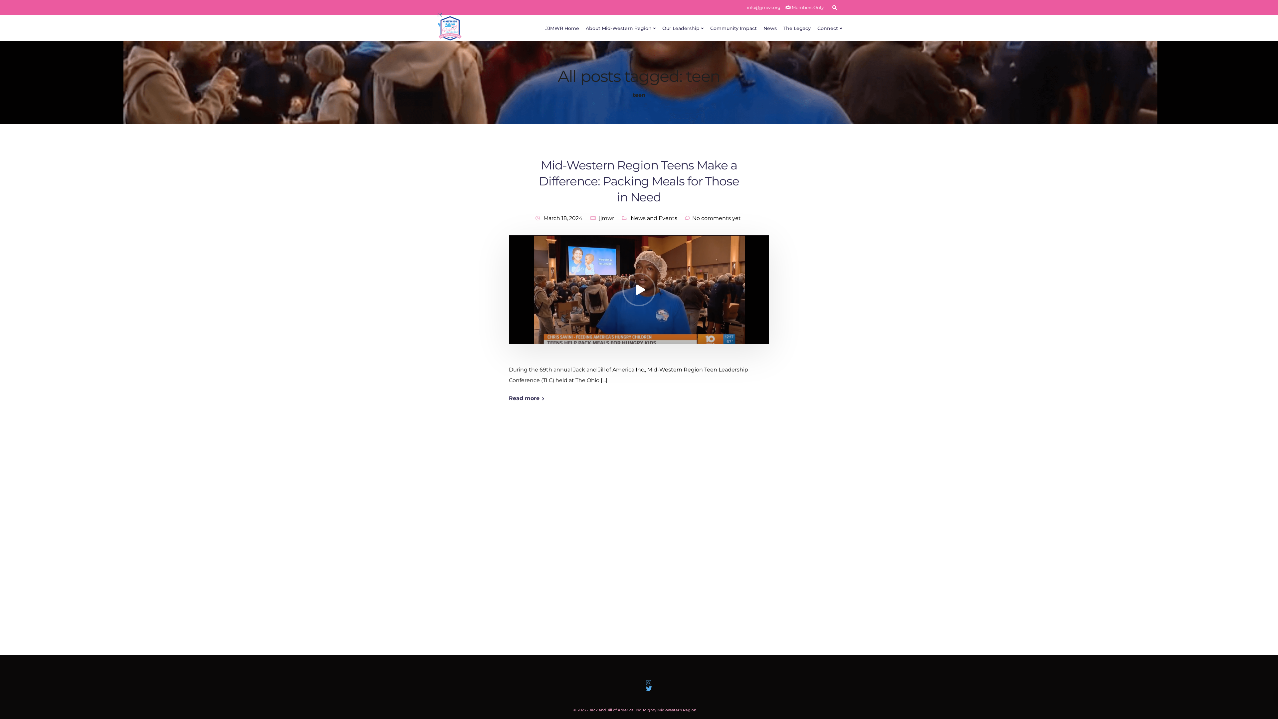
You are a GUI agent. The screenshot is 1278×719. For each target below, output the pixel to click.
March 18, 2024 (562, 218)
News (770, 28)
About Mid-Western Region (619, 28)
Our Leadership (681, 28)
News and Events (654, 218)
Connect (827, 28)
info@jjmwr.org (763, 7)
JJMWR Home (562, 28)
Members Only (807, 7)
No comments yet (716, 218)
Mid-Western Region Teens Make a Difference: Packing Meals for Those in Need (639, 181)
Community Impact (733, 28)
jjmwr (606, 218)
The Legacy (797, 28)
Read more (524, 398)
